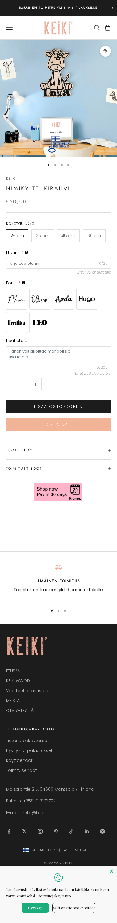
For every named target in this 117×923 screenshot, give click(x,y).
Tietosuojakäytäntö (26, 741)
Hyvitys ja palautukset (29, 750)
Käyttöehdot (19, 760)
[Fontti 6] (39, 322)
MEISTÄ (13, 701)
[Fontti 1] (16, 299)
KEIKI (11, 178)
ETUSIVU (14, 671)
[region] (58, 582)
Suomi (81, 850)
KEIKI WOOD (18, 681)
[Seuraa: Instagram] (40, 831)
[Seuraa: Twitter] (25, 831)
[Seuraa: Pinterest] (56, 831)
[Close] (112, 871)
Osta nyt (58, 424)
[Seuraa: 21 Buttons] (103, 831)
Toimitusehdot (21, 770)
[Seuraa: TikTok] (71, 831)
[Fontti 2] (39, 299)
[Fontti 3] (63, 299)
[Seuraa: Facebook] (9, 831)
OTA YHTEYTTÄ (20, 711)
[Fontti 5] (16, 322)
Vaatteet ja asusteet (28, 691)
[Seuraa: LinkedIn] (87, 831)
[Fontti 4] (87, 299)
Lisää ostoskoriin (58, 406)
